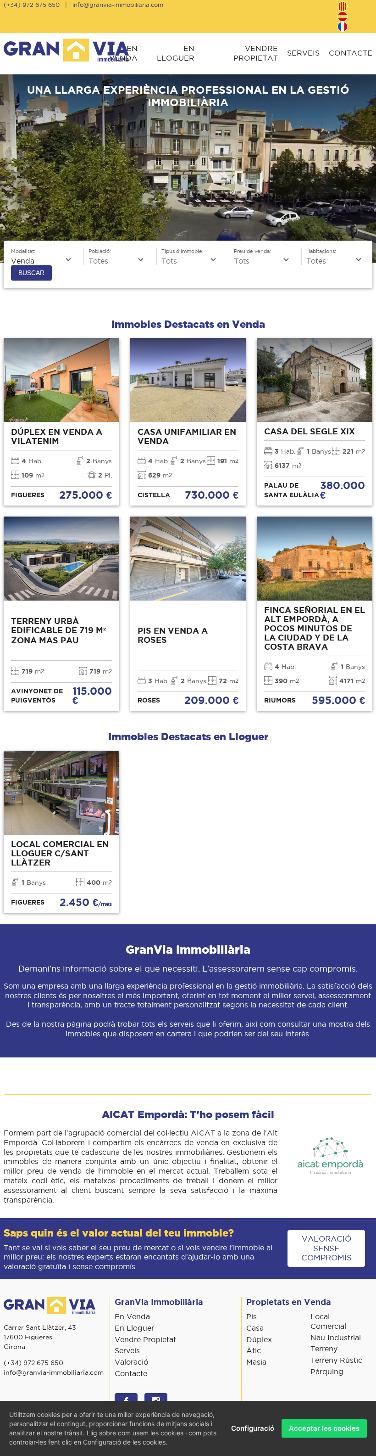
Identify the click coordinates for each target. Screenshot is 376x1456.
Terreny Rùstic (336, 1360)
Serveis (303, 53)
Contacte (350, 53)
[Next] (366, 168)
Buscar (31, 272)
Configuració (252, 1428)
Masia (256, 1362)
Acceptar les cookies (324, 1428)
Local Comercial (328, 1321)
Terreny (323, 1348)
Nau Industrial (335, 1337)
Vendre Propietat (255, 53)
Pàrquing (326, 1371)
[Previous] (10, 168)
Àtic (253, 1350)
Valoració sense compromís (326, 1248)
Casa (255, 1328)
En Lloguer (175, 53)
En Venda (123, 53)
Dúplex (259, 1339)
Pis (251, 1316)
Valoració (131, 1362)
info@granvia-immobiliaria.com (117, 4)
